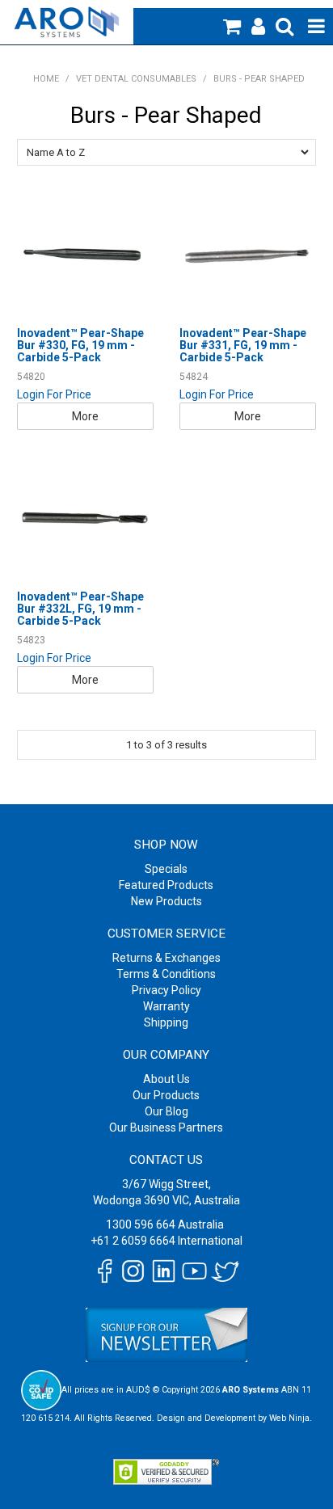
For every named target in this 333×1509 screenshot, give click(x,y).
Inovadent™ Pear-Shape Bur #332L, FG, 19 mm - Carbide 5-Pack (80, 609)
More (85, 416)
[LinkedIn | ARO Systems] (164, 1269)
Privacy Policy (166, 990)
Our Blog (166, 1111)
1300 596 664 (140, 1224)
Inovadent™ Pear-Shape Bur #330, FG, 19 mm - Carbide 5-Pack (80, 346)
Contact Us (166, 1160)
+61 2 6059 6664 (133, 1240)
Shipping (166, 1022)
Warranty (166, 1006)
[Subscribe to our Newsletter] (166, 1334)
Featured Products (166, 885)
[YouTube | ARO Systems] (194, 1269)
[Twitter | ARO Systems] (225, 1269)
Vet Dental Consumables (136, 79)
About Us (166, 1079)
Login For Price (54, 394)
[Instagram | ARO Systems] (133, 1269)
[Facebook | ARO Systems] (105, 1269)
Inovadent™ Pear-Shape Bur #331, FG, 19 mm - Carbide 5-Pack (242, 346)
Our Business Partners (166, 1127)
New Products (166, 901)
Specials (166, 868)
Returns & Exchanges (166, 957)
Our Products (166, 1095)
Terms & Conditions (166, 973)
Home (46, 79)
